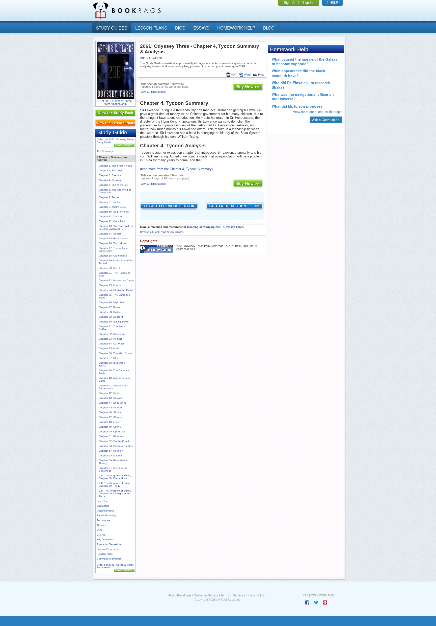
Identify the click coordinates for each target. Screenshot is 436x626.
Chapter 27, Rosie (109, 307)
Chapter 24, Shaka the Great (116, 290)
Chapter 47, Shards (110, 417)
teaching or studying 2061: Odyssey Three (215, 226)
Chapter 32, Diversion (111, 334)
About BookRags (180, 595)
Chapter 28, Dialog (110, 312)
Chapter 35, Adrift (109, 348)
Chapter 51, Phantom (111, 436)
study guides (111, 28)
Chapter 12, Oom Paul (112, 221)
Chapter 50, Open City (112, 431)
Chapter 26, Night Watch (113, 302)
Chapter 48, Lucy (109, 422)
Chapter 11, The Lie (110, 216)
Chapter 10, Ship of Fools (114, 211)
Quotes (101, 534)
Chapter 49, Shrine (110, 426)
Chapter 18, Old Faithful (113, 255)
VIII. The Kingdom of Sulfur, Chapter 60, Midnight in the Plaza (115, 493)
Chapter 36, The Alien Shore (115, 353)
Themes (101, 525)
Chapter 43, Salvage (111, 398)
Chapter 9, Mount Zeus (112, 206)
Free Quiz (102, 501)
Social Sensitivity (106, 515)
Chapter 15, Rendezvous (113, 238)
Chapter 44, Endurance (112, 402)
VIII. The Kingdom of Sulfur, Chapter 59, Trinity (115, 484)
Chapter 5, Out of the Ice (113, 184)
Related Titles (105, 553)
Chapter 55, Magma (110, 455)
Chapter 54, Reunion (111, 450)
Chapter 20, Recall (109, 268)
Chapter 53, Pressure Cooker (116, 446)
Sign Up (289, 2)
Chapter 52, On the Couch (114, 441)
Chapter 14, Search (110, 233)
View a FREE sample (153, 91)
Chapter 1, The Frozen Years (115, 165)
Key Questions (105, 539)
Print (261, 74)
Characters (103, 505)
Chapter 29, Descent (111, 316)
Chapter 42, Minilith (110, 393)
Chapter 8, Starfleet (110, 202)
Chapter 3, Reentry (110, 175)
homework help (236, 28)
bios (180, 28)
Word (247, 74)
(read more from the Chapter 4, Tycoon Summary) (176, 169)
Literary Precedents (108, 549)
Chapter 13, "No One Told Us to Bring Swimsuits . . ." (116, 227)
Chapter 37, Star (108, 358)
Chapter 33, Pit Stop (111, 338)
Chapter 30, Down (114, 321)
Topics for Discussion (109, 544)
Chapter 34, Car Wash (112, 343)
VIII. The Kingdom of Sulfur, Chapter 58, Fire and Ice (115, 477)
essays (201, 28)
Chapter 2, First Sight (111, 170)
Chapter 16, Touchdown (113, 243)
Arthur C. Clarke (151, 58)
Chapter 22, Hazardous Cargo (116, 280)
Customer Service (206, 595)
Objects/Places (105, 510)
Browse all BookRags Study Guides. (162, 232)
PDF (233, 74)
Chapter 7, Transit (109, 197)
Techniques (103, 520)
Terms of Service (232, 595)
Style (99, 529)
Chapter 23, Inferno (110, 285)
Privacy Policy (255, 595)
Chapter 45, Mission (110, 407)
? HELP (332, 2)
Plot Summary (105, 151)
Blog (269, 28)
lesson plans (151, 28)
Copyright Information (109, 558)
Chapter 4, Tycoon (110, 180)
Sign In (307, 2)
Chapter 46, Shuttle (110, 412)
